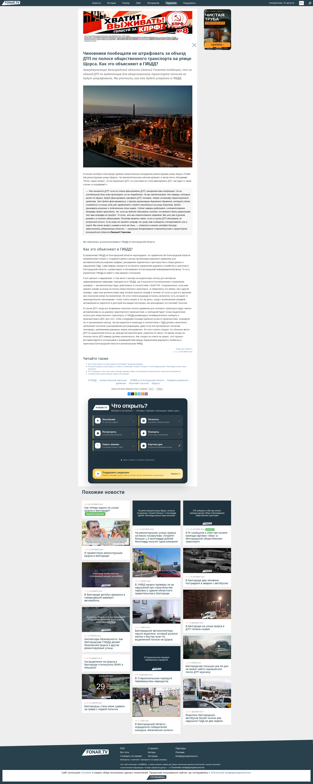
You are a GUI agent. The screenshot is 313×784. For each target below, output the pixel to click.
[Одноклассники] (142, 393)
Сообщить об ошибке (131, 756)
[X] (132, 393)
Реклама (180, 752)
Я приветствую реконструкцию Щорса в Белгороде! (108, 374)
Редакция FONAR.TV (184, 349)
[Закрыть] (194, 45)
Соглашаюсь (157, 776)
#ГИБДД (92, 380)
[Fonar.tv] (11, 3)
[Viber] (146, 393)
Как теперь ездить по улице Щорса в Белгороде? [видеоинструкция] (115, 364)
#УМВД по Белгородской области (147, 380)
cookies (142, 764)
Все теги (124, 752)
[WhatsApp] (135, 393)
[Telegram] (139, 393)
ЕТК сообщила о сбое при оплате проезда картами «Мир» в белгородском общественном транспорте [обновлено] (134, 371)
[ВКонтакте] (129, 393)
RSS (122, 748)
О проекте (153, 748)
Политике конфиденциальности (187, 767)
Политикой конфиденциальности (230, 772)
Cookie (86, 772)
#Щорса (156, 383)
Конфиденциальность (187, 756)
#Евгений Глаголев (139, 383)
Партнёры (181, 748)
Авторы (152, 752)
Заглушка (153, 756)
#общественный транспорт (113, 380)
